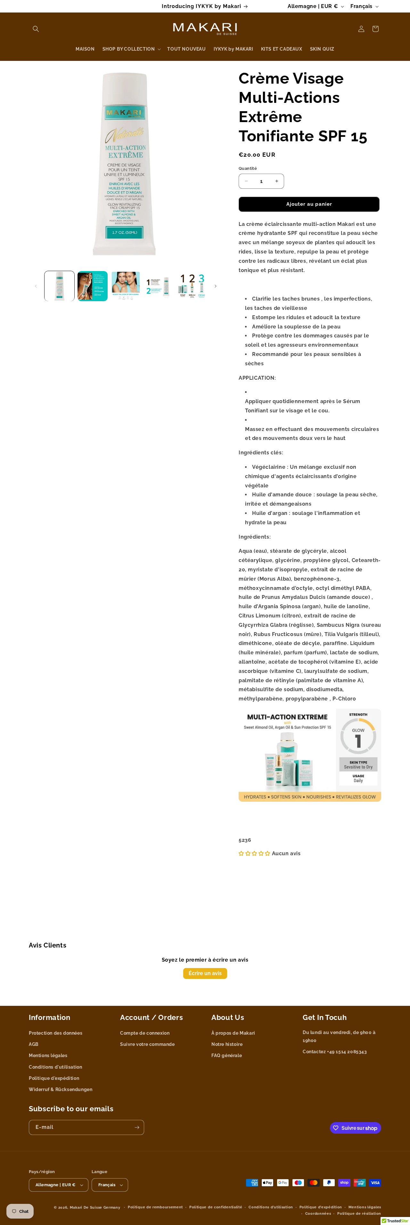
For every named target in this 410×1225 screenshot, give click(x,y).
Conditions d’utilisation (271, 1207)
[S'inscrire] (137, 1127)
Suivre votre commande (147, 1044)
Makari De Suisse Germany (95, 1207)
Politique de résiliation (359, 1214)
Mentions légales (48, 1055)
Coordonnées (318, 1214)
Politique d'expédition (54, 1078)
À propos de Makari (233, 1033)
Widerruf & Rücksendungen (60, 1089)
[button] (36, 29)
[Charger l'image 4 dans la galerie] (159, 286)
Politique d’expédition (320, 1207)
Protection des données (55, 1033)
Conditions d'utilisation (55, 1067)
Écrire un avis (205, 973)
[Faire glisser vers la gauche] (36, 286)
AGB (34, 1044)
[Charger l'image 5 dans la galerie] (192, 286)
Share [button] (251, 823)
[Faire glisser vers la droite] (216, 286)
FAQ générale (226, 1055)
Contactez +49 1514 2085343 (335, 1052)
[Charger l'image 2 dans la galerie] (92, 286)
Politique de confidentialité (215, 1207)
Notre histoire (226, 1044)
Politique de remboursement (155, 1207)
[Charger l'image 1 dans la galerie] (59, 286)
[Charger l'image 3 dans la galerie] (126, 286)
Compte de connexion (144, 1033)
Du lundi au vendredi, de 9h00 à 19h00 (339, 1036)
